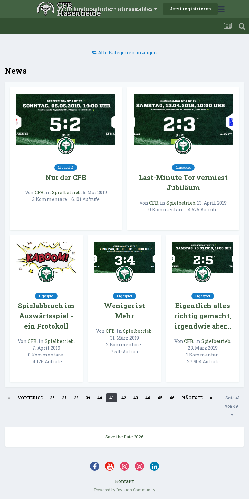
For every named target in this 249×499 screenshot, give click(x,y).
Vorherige (30, 397)
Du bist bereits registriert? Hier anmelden (105, 9)
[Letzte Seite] (211, 397)
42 (123, 397)
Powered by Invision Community (124, 489)
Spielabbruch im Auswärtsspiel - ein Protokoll (46, 316)
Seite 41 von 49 (232, 402)
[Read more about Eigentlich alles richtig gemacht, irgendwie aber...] (202, 258)
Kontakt (124, 481)
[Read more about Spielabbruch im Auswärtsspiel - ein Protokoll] (46, 258)
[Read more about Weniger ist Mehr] (124, 258)
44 (147, 397)
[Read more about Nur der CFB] (65, 119)
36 (52, 397)
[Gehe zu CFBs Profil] (66, 146)
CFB (39, 192)
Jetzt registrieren (190, 9)
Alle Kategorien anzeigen (127, 52)
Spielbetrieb (66, 192)
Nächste (192, 397)
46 (172, 397)
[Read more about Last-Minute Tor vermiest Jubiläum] (183, 119)
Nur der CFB (65, 177)
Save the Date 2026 (124, 437)
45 (160, 397)
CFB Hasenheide (46, 9)
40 (99, 397)
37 (64, 397)
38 (76, 397)
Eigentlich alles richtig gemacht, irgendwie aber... (202, 316)
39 (88, 397)
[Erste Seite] (9, 397)
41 (111, 397)
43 (135, 397)
